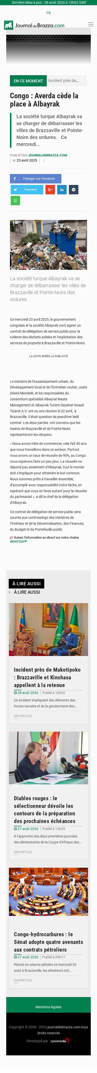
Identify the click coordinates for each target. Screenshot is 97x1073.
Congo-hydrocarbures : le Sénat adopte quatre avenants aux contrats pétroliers (48, 942)
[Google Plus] (50, 189)
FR (49, 13)
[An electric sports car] (48, 629)
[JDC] (34, 25)
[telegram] (73, 189)
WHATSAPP (18, 541)
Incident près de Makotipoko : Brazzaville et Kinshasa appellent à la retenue (47, 677)
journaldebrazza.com (47, 155)
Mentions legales (48, 1007)
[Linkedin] (62, 189)
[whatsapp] (15, 200)
